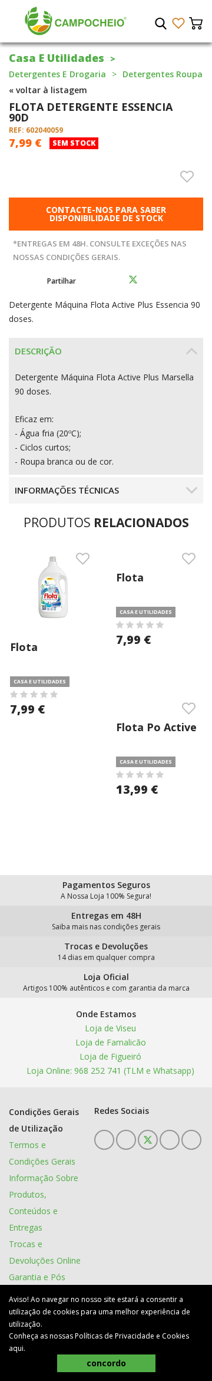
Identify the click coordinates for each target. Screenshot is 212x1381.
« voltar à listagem (48, 90)
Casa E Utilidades (56, 58)
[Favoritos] (178, 23)
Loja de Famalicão (109, 1042)
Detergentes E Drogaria (57, 74)
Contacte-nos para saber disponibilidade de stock (106, 213)
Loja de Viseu (109, 1028)
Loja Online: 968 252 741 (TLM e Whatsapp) (109, 1070)
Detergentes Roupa (162, 74)
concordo (106, 1363)
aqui (16, 1348)
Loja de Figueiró (109, 1056)
